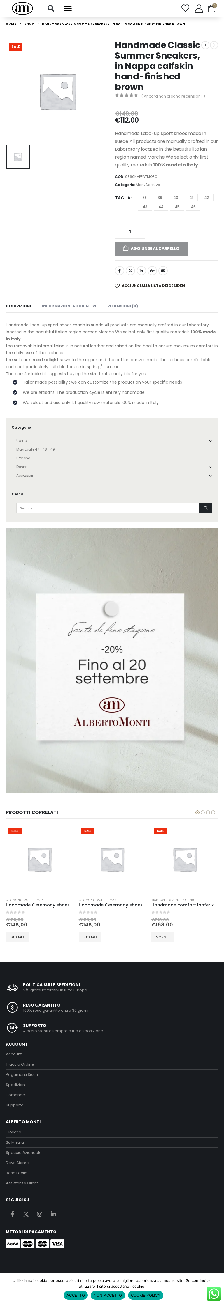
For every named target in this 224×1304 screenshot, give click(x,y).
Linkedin (53, 1214)
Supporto (15, 1105)
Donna (22, 466)
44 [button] (161, 206)
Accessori (24, 475)
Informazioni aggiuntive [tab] (69, 306)
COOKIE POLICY (145, 1295)
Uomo (21, 440)
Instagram (40, 1214)
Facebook (119, 270)
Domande (15, 1095)
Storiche (23, 458)
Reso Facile (16, 1173)
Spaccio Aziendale (24, 1152)
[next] (214, 45)
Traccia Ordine (20, 1064)
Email (163, 270)
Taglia (122, 198)
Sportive (153, 184)
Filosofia (13, 1132)
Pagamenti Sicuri (22, 1074)
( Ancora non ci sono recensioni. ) (173, 96)
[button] (51, 8)
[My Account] (199, 8)
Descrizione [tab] (19, 306)
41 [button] (191, 197)
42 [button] (206, 197)
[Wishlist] (185, 8)
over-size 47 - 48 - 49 (177, 900)
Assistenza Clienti (22, 1183)
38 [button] (145, 197)
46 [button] (193, 206)
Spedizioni (16, 1084)
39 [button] (160, 197)
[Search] (205, 508)
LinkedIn (141, 270)
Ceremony (13, 900)
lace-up (29, 900)
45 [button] (177, 206)
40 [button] (175, 197)
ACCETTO (75, 1295)
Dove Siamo (17, 1162)
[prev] (205, 45)
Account (14, 1054)
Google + (152, 270)
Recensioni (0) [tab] (122, 306)
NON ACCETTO (108, 1295)
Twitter (130, 270)
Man (140, 184)
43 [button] (145, 206)
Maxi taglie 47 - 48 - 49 (35, 449)
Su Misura (15, 1142)
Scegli (17, 937)
